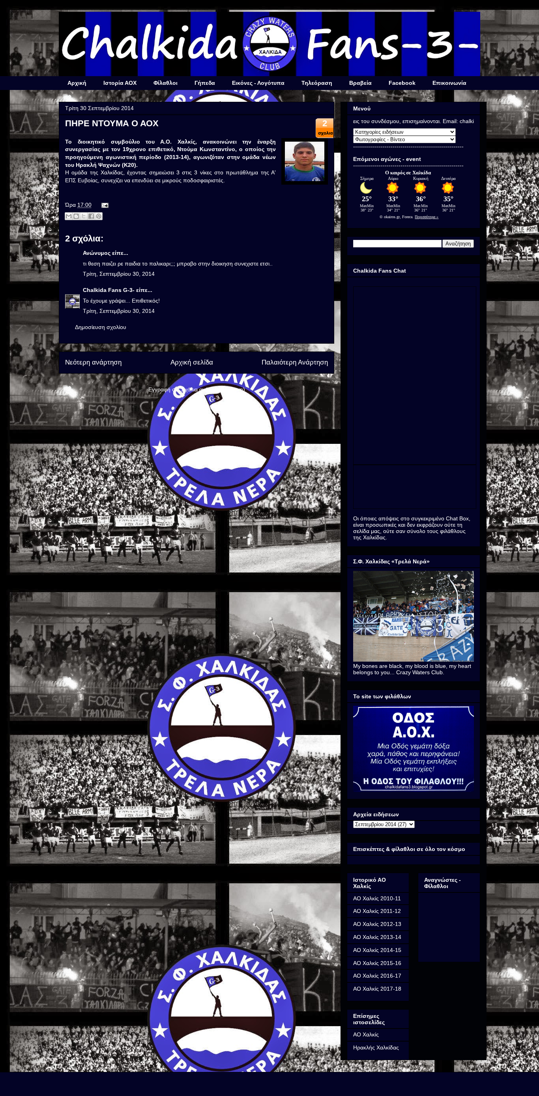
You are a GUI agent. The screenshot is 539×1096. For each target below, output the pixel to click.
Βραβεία (360, 83)
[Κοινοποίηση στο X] (84, 216)
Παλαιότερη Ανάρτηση (295, 362)
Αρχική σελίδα (191, 362)
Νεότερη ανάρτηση (93, 362)
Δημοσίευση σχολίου (100, 327)
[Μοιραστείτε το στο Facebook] (91, 216)
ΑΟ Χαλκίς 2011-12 (377, 911)
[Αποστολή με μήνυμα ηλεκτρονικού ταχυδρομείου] (69, 216)
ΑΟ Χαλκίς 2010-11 (377, 898)
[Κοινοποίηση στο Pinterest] (99, 216)
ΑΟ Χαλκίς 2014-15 (377, 950)
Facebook (402, 83)
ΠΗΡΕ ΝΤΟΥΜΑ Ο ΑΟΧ (112, 123)
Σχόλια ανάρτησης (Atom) (213, 389)
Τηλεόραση (316, 83)
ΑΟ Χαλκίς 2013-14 (377, 937)
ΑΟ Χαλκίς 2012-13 (377, 924)
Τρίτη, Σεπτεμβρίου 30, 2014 (119, 274)
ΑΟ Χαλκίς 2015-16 (377, 963)
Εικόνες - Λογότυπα (258, 83)
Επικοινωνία (449, 83)
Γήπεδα (205, 83)
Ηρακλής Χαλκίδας (376, 1047)
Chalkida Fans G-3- (109, 290)
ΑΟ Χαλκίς (366, 1034)
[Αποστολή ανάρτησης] (104, 205)
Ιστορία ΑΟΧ (120, 83)
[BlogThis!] (76, 216)
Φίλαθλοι (165, 83)
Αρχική (76, 83)
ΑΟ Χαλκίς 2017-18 (377, 989)
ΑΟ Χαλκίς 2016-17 (377, 976)
